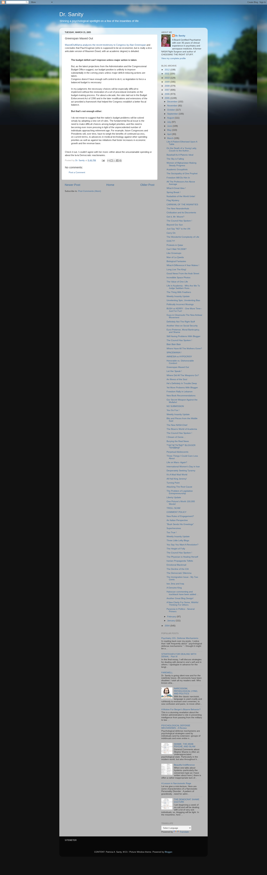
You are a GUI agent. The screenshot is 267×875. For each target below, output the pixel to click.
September (173, 114)
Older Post (147, 184)
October (171, 110)
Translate (184, 832)
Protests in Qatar (175, 245)
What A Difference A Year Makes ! (183, 265)
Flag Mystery (173, 200)
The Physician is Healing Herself (182, 557)
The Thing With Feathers (179, 292)
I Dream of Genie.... (176, 437)
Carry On (171, 233)
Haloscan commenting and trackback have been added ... (183, 593)
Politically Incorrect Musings (180, 304)
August (171, 118)
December (172, 101)
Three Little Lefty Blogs (178, 540)
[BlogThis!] (111, 160)
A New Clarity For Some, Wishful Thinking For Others (182, 603)
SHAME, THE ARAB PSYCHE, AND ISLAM (184, 745)
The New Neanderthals (178, 208)
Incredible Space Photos (178, 277)
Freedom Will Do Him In (178, 178)
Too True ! (172, 532)
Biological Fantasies (176, 261)
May (169, 130)
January (171, 620)
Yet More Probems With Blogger (182, 387)
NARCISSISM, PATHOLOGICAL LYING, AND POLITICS (186, 691)
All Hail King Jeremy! (177, 479)
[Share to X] (114, 160)
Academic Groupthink (177, 169)
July (169, 122)
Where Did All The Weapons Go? (183, 375)
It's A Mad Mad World (177, 474)
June (170, 126)
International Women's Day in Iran (183, 466)
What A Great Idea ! (176, 188)
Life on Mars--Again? (177, 462)
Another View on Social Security (182, 326)
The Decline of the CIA (178, 569)
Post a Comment (77, 172)
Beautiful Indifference (184, 765)
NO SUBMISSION (175, 406)
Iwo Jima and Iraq (175, 584)
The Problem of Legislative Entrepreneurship (180, 492)
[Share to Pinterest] (120, 160)
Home (110, 184)
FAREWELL (167, 672)
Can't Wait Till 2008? (176, 249)
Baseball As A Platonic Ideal (180, 155)
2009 (167, 82)
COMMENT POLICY (176, 512)
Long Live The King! (176, 269)
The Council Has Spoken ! (179, 221)
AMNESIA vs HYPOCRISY (179, 356)
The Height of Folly (176, 549)
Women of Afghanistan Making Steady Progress (181, 164)
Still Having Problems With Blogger (183, 336)
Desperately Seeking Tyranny (181, 470)
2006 (167, 94)
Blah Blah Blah (174, 344)
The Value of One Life (177, 282)
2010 (167, 78)
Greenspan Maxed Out (178, 367)
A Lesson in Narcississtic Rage (176, 783)
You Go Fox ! (173, 410)
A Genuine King (174, 588)
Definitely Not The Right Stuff (181, 322)
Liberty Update (174, 497)
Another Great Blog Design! (180, 598)
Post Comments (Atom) (89, 191)
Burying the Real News (178, 441)
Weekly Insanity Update (178, 296)
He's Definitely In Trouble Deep (182, 383)
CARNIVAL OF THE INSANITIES (182, 204)
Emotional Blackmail (176, 565)
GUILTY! (171, 241)
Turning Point (173, 483)
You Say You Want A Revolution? (182, 545)
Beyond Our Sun (175, 225)
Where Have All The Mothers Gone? (184, 348)
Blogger (168, 852)
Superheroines (174, 528)
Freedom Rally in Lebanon (180, 391)
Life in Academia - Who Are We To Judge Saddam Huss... (183, 287)
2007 (167, 90)
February (172, 616)
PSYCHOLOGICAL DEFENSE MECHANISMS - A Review (175, 726)
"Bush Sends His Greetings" (180, 524)
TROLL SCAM (173, 508)
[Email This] (108, 160)
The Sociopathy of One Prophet (182, 173)
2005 (167, 98)
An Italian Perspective (177, 520)
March (170, 138)
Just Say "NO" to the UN (178, 229)
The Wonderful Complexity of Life (183, 237)
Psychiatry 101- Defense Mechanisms (179, 638)
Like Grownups (174, 253)
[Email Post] (103, 160)
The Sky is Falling (175, 159)
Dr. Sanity (71, 14)
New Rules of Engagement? (180, 516)
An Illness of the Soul (177, 379)
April (169, 134)
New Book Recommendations (181, 395)
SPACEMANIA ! (174, 352)
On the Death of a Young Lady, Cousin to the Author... (182, 149)
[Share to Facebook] (117, 160)
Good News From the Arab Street (183, 273)
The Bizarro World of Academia (182, 429)
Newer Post (72, 184)
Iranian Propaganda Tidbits (180, 561)
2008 (167, 86)
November (172, 105)
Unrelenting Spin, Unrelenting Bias (183, 300)
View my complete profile (173, 58)
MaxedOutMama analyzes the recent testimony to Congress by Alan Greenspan (105, 45)
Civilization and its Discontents (181, 212)
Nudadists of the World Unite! (181, 196)
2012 (167, 70)
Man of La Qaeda (175, 257)
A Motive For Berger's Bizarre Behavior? (181, 709)
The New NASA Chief (177, 425)
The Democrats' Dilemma (179, 573)
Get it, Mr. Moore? (175, 217)
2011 (167, 74)
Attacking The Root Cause (179, 487)
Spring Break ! (173, 192)
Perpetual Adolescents (177, 452)
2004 (167, 626)
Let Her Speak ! (174, 371)
